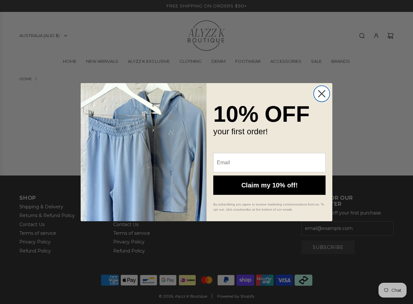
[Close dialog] (322, 94)
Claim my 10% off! (269, 185)
